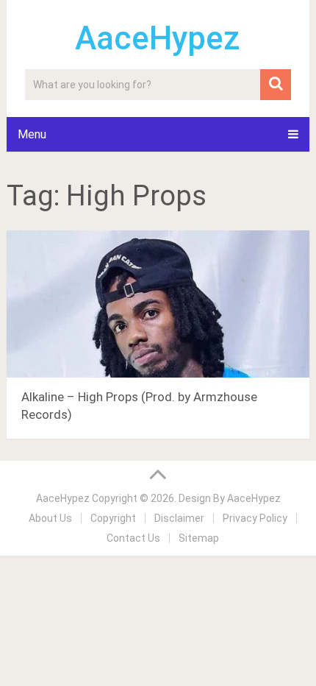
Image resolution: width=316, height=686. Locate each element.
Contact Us (133, 538)
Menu (32, 134)
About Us (50, 518)
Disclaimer (179, 518)
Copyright (113, 518)
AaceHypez (157, 38)
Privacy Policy (255, 518)
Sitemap (199, 538)
